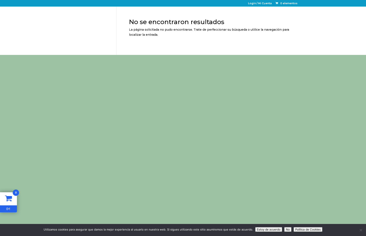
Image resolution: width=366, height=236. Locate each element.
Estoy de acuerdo (268, 229)
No (288, 229)
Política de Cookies (308, 229)
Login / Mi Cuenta (260, 3)
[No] (361, 230)
